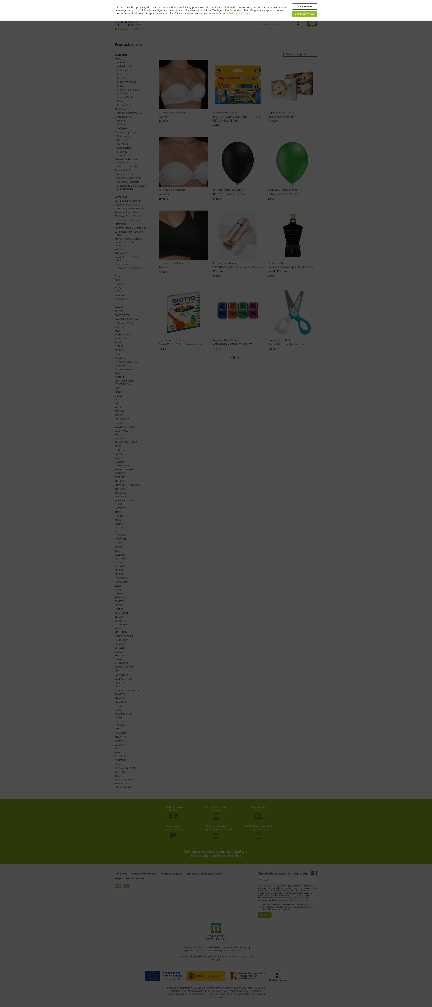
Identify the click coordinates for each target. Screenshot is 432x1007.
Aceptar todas (304, 14)
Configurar (305, 6)
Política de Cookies (239, 13)
